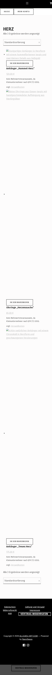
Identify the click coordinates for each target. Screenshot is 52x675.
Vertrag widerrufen (26, 668)
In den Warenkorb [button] (19, 63)
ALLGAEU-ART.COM (28, 636)
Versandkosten (17, 87)
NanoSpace (27, 639)
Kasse (7, 11)
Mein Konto (24, 11)
